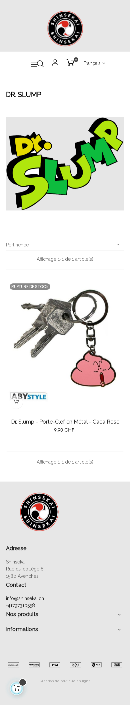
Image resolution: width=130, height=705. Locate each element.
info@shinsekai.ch (25, 598)
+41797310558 (20, 605)
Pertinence (63, 244)
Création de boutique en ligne (65, 681)
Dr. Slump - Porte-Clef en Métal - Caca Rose (65, 422)
